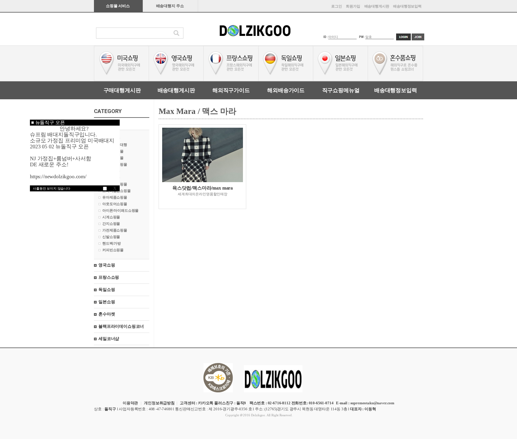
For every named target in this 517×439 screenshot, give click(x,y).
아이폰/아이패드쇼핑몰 (120, 210)
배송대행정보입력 (407, 6)
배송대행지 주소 (170, 6)
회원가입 (353, 6)
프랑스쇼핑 (108, 277)
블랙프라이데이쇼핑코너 (121, 326)
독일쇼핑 (106, 289)
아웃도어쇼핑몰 (114, 204)
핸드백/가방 (111, 243)
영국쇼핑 (106, 265)
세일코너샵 (108, 338)
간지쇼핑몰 (111, 224)
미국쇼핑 (106, 123)
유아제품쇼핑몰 (114, 197)
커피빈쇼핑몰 (113, 250)
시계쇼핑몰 (111, 217)
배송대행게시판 (376, 6)
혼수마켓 (106, 314)
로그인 (336, 6)
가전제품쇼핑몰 (114, 230)
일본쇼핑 (106, 302)
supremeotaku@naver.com (372, 403)
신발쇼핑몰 (111, 237)
